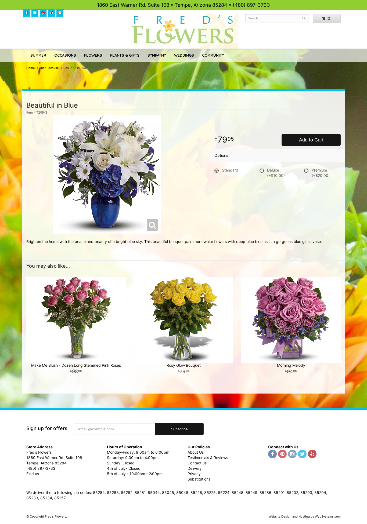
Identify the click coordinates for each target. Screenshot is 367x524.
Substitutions (199, 479)
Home (30, 68)
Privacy (194, 473)
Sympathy (156, 55)
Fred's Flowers (183, 30)
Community (213, 55)
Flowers (93, 55)
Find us (32, 473)
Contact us (197, 463)
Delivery (195, 468)
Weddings (184, 55)
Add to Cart (311, 140)
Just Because (49, 68)
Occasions (65, 55)
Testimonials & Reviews (208, 457)
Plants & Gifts (124, 55)
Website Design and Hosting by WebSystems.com (305, 516)
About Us (196, 452)
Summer (38, 55)
